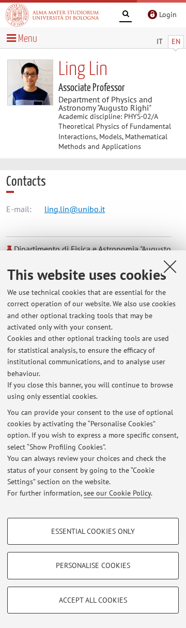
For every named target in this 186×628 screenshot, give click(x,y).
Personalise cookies (93, 565)
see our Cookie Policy (117, 493)
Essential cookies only (93, 531)
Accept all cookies (93, 600)
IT (160, 41)
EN (176, 41)
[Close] (170, 266)
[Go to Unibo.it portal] (52, 15)
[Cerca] (125, 15)
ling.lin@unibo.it (74, 209)
